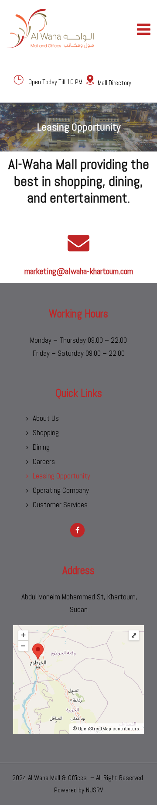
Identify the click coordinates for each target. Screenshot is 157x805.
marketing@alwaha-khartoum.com (78, 271)
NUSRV (94, 790)
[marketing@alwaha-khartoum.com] (78, 243)
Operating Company (61, 490)
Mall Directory (114, 83)
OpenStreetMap (94, 728)
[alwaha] (50, 28)
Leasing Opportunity (61, 476)
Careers (44, 461)
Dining (41, 447)
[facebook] (77, 530)
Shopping (46, 432)
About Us (46, 418)
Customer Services (60, 504)
